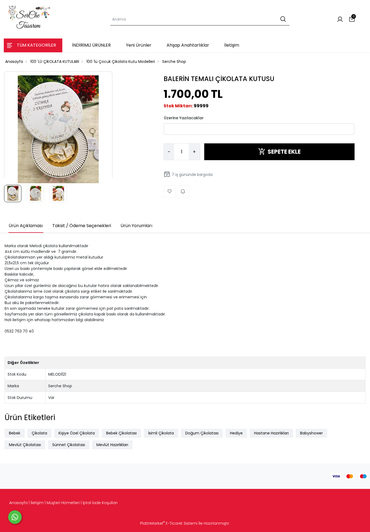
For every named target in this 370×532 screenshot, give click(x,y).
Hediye (236, 433)
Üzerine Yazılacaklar (184, 117)
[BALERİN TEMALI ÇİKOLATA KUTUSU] (58, 129)
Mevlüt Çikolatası (25, 444)
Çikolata (39, 433)
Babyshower (311, 433)
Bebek (14, 433)
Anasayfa (18, 502)
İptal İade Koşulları (100, 502)
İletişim (37, 502)
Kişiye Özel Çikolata (77, 433)
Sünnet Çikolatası (68, 444)
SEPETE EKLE (284, 152)
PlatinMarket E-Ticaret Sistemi (168, 523)
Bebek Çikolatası (121, 433)
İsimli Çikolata (161, 433)
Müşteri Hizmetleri (63, 502)
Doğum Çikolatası (202, 433)
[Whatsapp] (15, 517)
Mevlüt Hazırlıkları (112, 444)
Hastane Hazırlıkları (271, 433)
